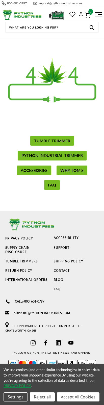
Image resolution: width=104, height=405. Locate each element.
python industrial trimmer (52, 155)
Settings (15, 397)
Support (61, 248)
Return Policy (18, 271)
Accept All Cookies (78, 397)
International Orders (26, 280)
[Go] (92, 28)
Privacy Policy (19, 238)
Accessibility (66, 238)
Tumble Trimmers (21, 261)
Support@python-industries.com (42, 313)
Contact (62, 271)
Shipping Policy (68, 261)
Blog (58, 280)
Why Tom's (72, 170)
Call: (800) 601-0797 (29, 301)
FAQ (52, 184)
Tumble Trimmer (52, 140)
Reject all (42, 397)
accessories (34, 170)
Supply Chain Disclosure (17, 250)
